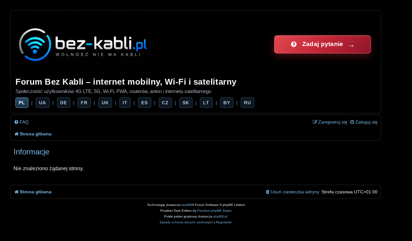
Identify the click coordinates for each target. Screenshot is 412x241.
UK (105, 102)
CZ (165, 102)
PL (22, 102)
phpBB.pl (220, 216)
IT (125, 102)
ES (144, 102)
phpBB (187, 205)
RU (247, 102)
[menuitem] (21, 122)
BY (226, 102)
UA (42, 102)
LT (206, 102)
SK (186, 102)
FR (84, 102)
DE (63, 102)
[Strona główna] (83, 44)
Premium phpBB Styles (214, 210)
